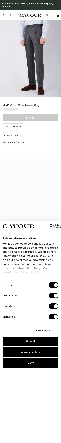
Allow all (30, 341)
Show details (44, 330)
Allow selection (30, 352)
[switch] (53, 295)
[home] (30, 15)
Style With (15, 126)
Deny (30, 362)
